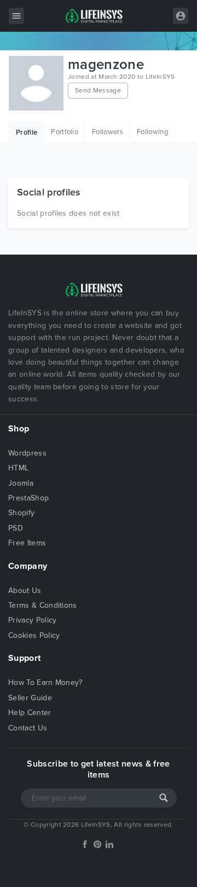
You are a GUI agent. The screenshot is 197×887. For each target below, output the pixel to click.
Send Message (98, 90)
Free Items (27, 543)
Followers (107, 132)
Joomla (20, 483)
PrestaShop (28, 498)
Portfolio (64, 132)
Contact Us (27, 728)
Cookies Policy (34, 635)
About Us (25, 590)
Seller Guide (30, 697)
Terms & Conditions (42, 605)
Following (152, 132)
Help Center (29, 712)
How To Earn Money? (45, 682)
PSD (15, 528)
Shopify (21, 512)
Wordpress (27, 453)
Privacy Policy (32, 620)
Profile (26, 132)
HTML (18, 468)
